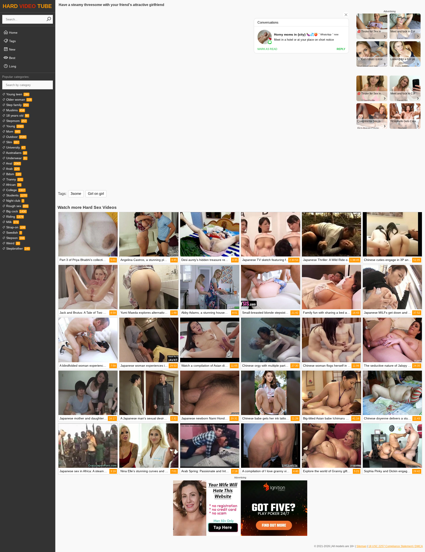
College (15, 190)
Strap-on (15, 227)
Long (12, 66)
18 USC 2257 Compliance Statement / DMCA (395, 546)
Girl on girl (96, 194)
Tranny (14, 179)
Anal (12, 163)
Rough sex (16, 206)
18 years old (17, 115)
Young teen (17, 94)
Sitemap (361, 546)
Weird (12, 243)
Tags (12, 41)
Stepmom (15, 121)
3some (76, 194)
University (15, 147)
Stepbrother (17, 248)
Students (16, 195)
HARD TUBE (27, 6)
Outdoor (15, 137)
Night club (14, 200)
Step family (16, 105)
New (11, 49)
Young (14, 126)
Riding (14, 216)
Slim (12, 142)
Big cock (15, 211)
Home (12, 32)
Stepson (14, 238)
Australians (16, 153)
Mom (12, 131)
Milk (11, 222)
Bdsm (13, 174)
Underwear (16, 158)
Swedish (13, 232)
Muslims (14, 110)
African (13, 184)
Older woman (18, 99)
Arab (12, 168)
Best (11, 58)
